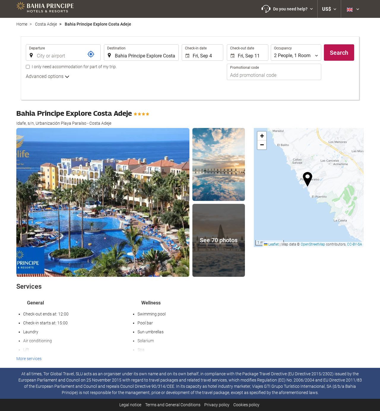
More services (29, 358)
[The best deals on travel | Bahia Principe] (45, 9)
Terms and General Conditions (172, 404)
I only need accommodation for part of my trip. (74, 66)
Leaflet (273, 244)
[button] (287, 9)
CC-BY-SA (354, 244)
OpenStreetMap (313, 244)
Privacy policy (216, 404)
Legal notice (130, 404)
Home (21, 24)
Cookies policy (246, 404)
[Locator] (91, 54)
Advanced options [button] (45, 76)
